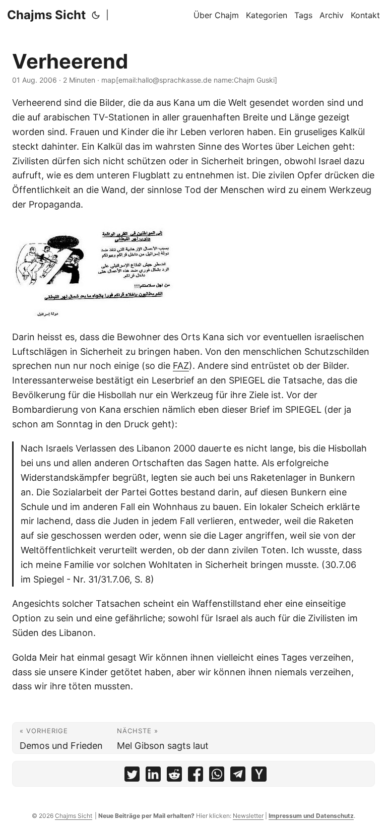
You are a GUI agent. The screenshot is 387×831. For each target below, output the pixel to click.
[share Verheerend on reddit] (174, 776)
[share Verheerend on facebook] (195, 776)
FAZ (181, 365)
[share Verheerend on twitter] (132, 776)
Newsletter (248, 815)
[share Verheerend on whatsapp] (216, 776)
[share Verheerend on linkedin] (153, 776)
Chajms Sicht (46, 15)
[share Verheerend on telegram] (237, 776)
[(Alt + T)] (96, 15)
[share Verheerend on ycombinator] (259, 776)
